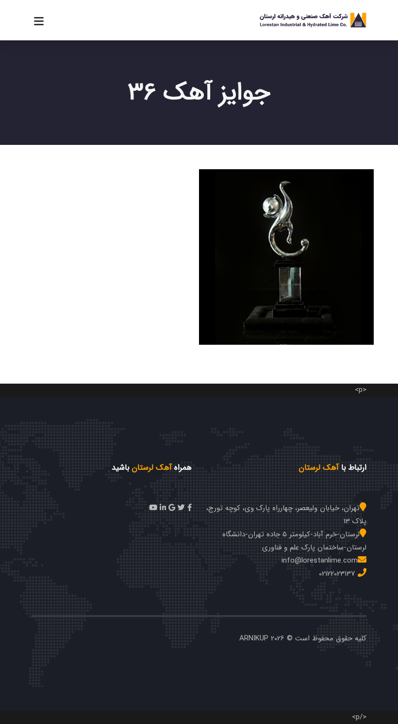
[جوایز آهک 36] (287, 247)
